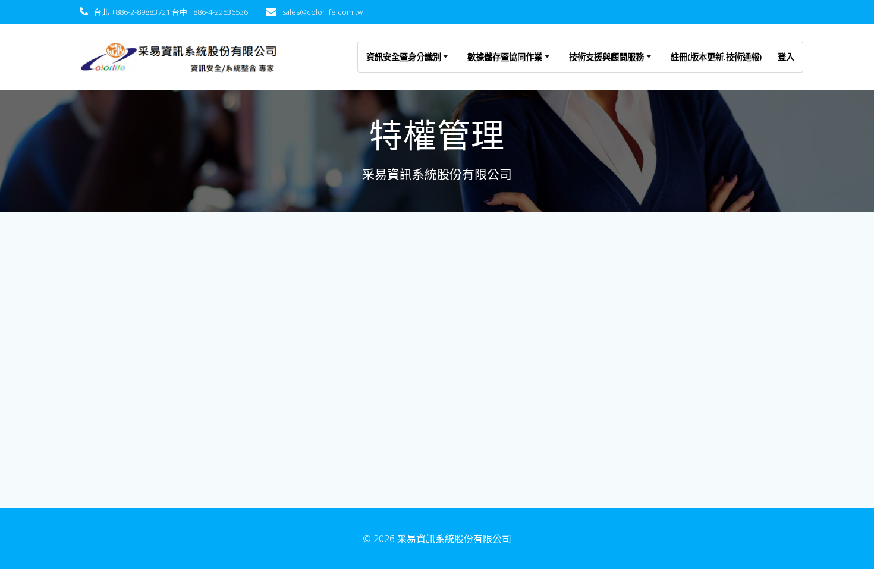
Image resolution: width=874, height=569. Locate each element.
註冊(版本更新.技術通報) (716, 56)
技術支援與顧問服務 (606, 56)
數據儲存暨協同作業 (504, 56)
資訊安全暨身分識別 (403, 56)
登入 (786, 56)
